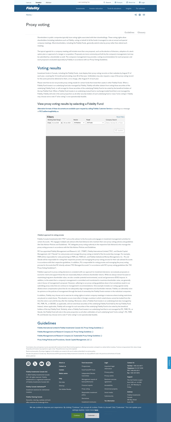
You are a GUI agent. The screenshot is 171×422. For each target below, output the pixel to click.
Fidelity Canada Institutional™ (36, 387)
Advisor (48, 2)
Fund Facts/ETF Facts (88, 370)
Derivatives (85, 398)
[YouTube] (41, 363)
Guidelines (129, 32)
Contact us (62, 366)
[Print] (140, 15)
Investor (38, 2)
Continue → (78, 415)
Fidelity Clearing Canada (34, 397)
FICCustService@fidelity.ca (48, 111)
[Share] (136, 15)
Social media (108, 392)
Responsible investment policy (89, 394)
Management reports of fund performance (89, 380)
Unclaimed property (110, 389)
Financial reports (87, 385)
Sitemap (61, 386)
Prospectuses (86, 366)
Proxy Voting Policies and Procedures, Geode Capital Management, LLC (64, 340)
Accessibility (108, 385)
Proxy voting (86, 389)
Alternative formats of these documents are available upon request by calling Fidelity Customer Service (75, 109)
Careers (61, 370)
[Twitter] (35, 363)
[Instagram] (48, 363)
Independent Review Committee (88, 374)
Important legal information (109, 367)
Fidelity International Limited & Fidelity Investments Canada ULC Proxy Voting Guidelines (69, 328)
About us (62, 363)
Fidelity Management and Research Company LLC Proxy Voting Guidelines (64, 332)
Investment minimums (89, 402)
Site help (62, 382)
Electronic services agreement (110, 380)
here (96, 410)
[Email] (144, 15)
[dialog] (85, 412)
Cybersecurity (108, 396)
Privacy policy (108, 372)
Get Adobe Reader (65, 389)
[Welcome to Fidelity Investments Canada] (33, 8)
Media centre (63, 373)
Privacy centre (109, 376)
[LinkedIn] (28, 363)
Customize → (92, 415)
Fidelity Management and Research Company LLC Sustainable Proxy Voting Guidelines (69, 336)
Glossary (141, 32)
